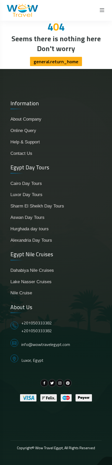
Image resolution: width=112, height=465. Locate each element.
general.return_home (56, 61)
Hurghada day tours (29, 228)
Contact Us (21, 153)
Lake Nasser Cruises (31, 281)
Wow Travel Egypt (49, 447)
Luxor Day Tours (26, 194)
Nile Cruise (21, 292)
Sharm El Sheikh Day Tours (37, 206)
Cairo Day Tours (26, 183)
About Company (25, 119)
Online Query (23, 130)
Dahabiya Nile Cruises (32, 270)
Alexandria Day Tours (31, 240)
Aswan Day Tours (27, 217)
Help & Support (25, 142)
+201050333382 (36, 323)
